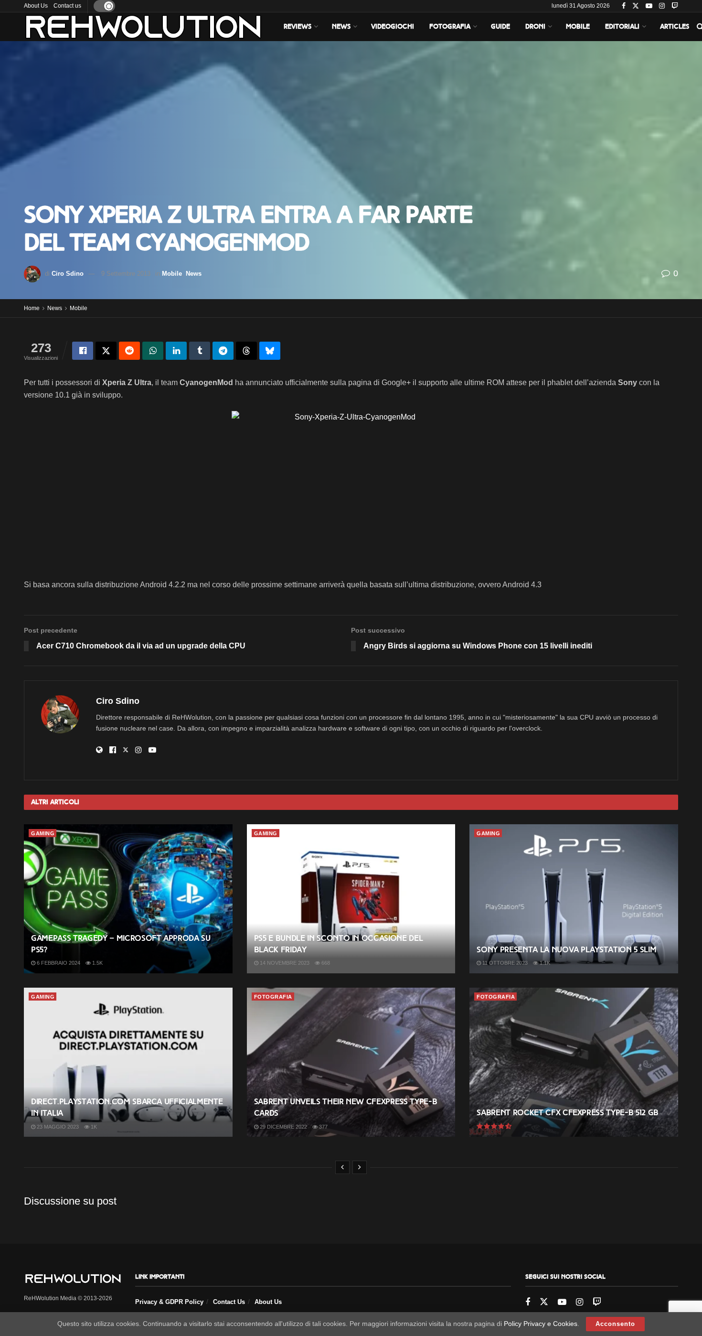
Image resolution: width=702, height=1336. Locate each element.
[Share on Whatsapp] (152, 351)
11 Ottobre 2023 (504, 963)
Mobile (578, 26)
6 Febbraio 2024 (57, 963)
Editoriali (622, 26)
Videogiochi (392, 26)
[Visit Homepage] (143, 26)
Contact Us (229, 1301)
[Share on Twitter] (106, 351)
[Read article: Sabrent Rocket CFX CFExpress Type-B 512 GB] (573, 1062)
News (341, 26)
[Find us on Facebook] (624, 6)
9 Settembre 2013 (125, 273)
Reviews (297, 26)
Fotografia (449, 26)
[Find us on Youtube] (649, 6)
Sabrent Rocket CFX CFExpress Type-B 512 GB (568, 1113)
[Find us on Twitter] (635, 6)
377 (323, 1127)
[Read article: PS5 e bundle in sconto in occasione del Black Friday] (351, 898)
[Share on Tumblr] (199, 351)
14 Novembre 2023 (283, 963)
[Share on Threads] (246, 351)
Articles (674, 26)
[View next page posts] (359, 1167)
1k (93, 1127)
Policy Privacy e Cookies (540, 1323)
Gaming (42, 833)
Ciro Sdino (68, 273)
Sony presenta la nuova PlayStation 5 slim (566, 950)
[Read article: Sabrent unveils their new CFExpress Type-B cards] (351, 1062)
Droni (535, 26)
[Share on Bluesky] (269, 351)
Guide (500, 26)
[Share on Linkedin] (176, 351)
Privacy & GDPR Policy (169, 1301)
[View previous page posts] (342, 1167)
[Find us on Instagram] (662, 6)
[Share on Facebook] (82, 351)
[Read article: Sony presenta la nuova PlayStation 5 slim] (573, 898)
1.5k (97, 963)
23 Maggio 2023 (57, 1127)
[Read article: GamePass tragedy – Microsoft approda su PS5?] (128, 898)
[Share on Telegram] (223, 351)
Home (32, 308)
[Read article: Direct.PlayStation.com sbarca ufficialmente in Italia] (128, 1062)
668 (325, 963)
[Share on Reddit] (129, 351)
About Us (36, 5)
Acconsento (615, 1323)
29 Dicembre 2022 (282, 1127)
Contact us (67, 5)
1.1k (544, 963)
